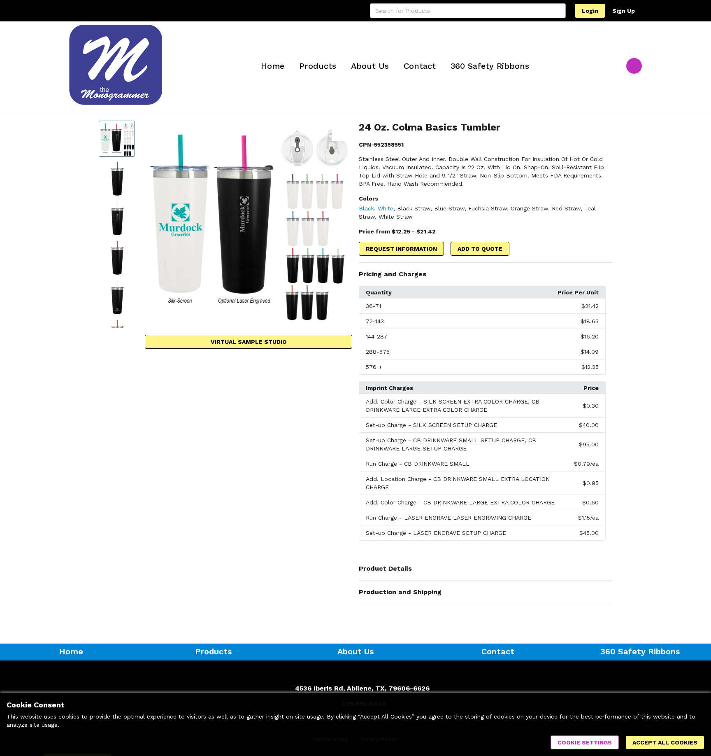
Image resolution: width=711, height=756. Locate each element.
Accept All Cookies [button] (664, 742)
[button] (485, 274)
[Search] (558, 11)
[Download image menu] (342, 131)
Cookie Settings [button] (585, 742)
